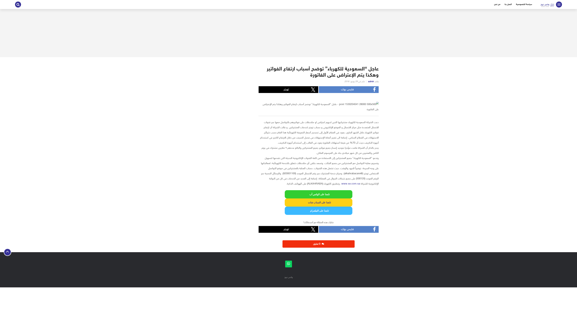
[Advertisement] (288, 33)
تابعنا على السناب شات (318, 202)
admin (371, 81)
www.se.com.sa (350, 183)
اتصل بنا (508, 4)
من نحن (497, 4)
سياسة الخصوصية (524, 4)
